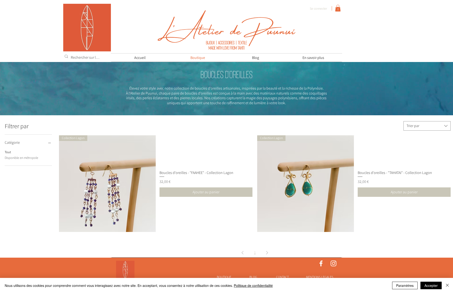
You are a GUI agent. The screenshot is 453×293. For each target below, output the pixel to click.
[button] (338, 8)
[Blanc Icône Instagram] (333, 263)
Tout (8, 152)
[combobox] (427, 126)
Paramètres (405, 285)
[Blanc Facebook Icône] (321, 263)
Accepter (431, 285)
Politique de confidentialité (253, 285)
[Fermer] (447, 285)
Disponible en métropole (21, 158)
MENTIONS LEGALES (319, 277)
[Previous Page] (242, 252)
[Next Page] (267, 252)
